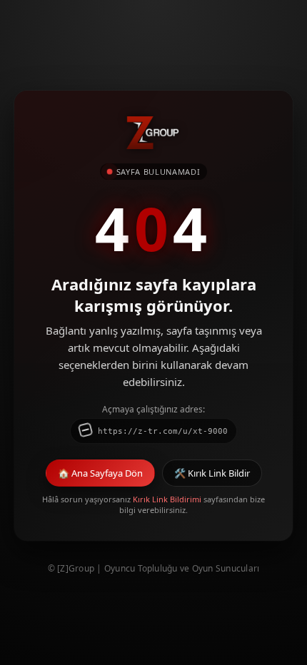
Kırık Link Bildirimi (167, 499)
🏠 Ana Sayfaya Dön (100, 473)
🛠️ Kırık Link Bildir (212, 473)
